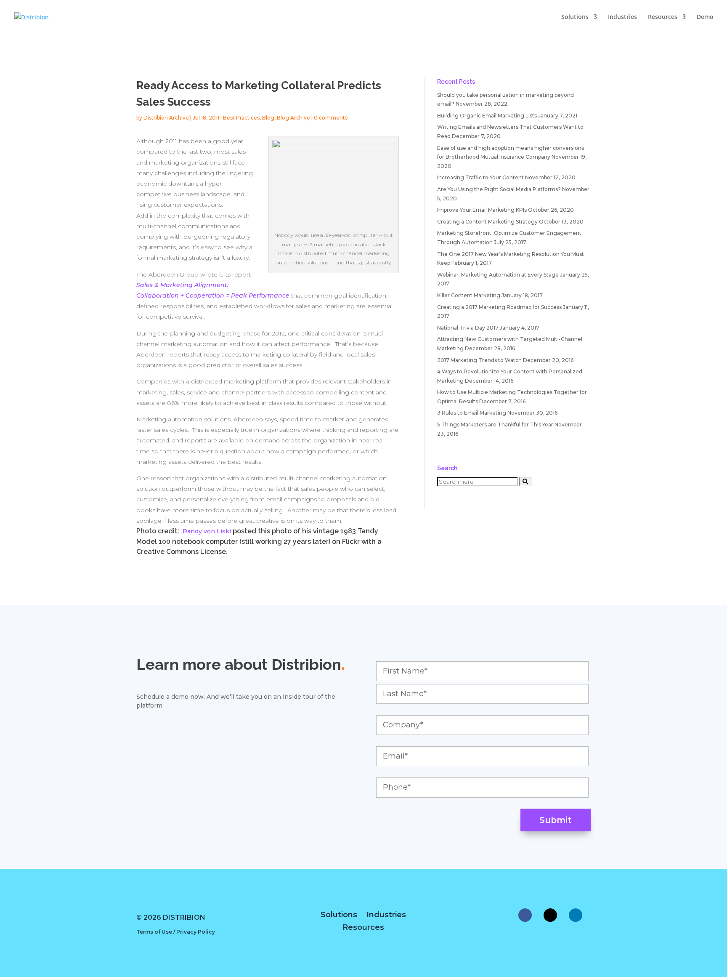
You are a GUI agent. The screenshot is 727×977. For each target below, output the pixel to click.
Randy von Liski (207, 531)
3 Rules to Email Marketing (471, 413)
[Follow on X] (550, 915)
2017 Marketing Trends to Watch (479, 360)
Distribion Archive (166, 117)
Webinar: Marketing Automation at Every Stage (498, 275)
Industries (622, 17)
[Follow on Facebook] (525, 915)
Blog (268, 117)
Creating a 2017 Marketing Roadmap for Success (499, 307)
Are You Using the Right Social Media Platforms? (499, 189)
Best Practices (241, 117)
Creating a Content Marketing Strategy (487, 221)
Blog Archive (293, 117)
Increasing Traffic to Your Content (480, 177)
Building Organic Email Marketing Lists (487, 115)
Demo (705, 17)
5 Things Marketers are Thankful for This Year (495, 424)
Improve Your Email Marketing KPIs (482, 210)
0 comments (331, 117)
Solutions (575, 17)
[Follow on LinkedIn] (575, 915)
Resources (662, 17)
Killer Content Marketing (468, 295)
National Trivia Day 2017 (468, 328)
